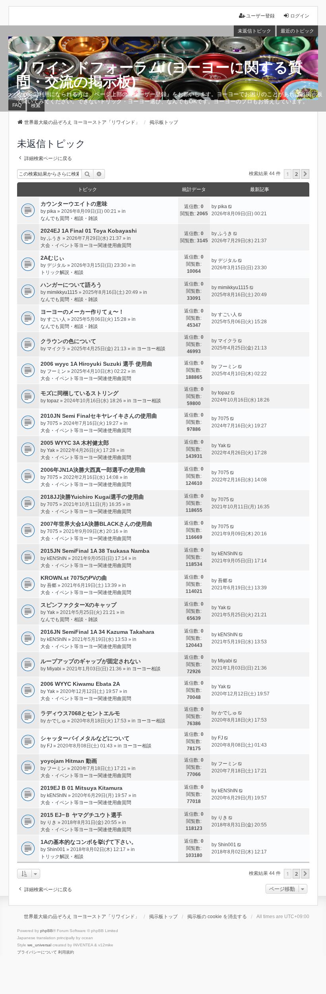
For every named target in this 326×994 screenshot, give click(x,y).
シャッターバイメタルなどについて (85, 738)
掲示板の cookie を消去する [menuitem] (217, 916)
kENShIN (57, 558)
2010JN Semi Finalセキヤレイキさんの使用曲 (99, 416)
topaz (53, 400)
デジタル (56, 265)
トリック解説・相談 (62, 272)
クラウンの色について (68, 341)
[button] (305, 174)
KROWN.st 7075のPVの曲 (74, 578)
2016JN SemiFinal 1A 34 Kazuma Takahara (97, 632)
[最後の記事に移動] (230, 206)
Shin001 (56, 849)
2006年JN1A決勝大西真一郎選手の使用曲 (93, 470)
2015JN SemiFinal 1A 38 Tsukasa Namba (95, 551)
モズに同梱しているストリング (79, 393)
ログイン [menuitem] (299, 16)
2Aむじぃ (52, 258)
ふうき (54, 238)
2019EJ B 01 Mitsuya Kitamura (81, 788)
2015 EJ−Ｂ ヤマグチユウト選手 (81, 815)
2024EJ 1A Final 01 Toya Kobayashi (89, 231)
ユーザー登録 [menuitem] (260, 16)
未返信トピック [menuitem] (254, 31)
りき (51, 822)
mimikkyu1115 (62, 292)
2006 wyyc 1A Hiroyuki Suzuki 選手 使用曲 (96, 364)
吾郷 (51, 585)
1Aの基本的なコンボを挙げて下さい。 (89, 842)
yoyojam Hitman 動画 (69, 761)
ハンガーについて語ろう (71, 285)
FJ (49, 746)
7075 (52, 423)
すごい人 (56, 319)
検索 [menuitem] (36, 105)
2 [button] (296, 174)
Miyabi (54, 669)
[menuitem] (37, 952)
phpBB (46, 930)
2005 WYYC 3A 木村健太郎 (75, 443)
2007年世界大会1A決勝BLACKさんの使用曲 (96, 524)
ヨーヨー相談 (151, 348)
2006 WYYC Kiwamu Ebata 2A (80, 684)
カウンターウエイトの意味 (74, 204)
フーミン (56, 371)
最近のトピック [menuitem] (297, 31)
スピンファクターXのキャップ (78, 605)
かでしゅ (56, 721)
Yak (51, 450)
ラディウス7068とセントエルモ (80, 713)
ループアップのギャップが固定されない (91, 661)
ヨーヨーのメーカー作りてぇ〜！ (82, 312)
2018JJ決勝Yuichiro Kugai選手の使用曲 (92, 497)
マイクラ (56, 348)
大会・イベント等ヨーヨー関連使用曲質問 (86, 245)
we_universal (39, 945)
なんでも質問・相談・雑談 (69, 218)
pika (51, 211)
